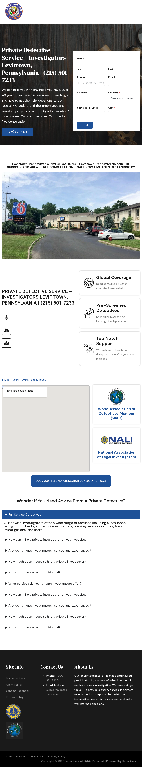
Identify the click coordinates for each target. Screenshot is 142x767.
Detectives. (72, 761)
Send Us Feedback (17, 691)
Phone (82, 77)
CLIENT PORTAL (16, 756)
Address (82, 92)
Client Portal (14, 684)
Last (110, 69)
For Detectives (15, 678)
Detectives (129, 761)
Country (114, 92)
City (111, 107)
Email (112, 77)
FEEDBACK (37, 756)
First (79, 69)
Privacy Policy (14, 697)
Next (85, 125)
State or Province (88, 107)
